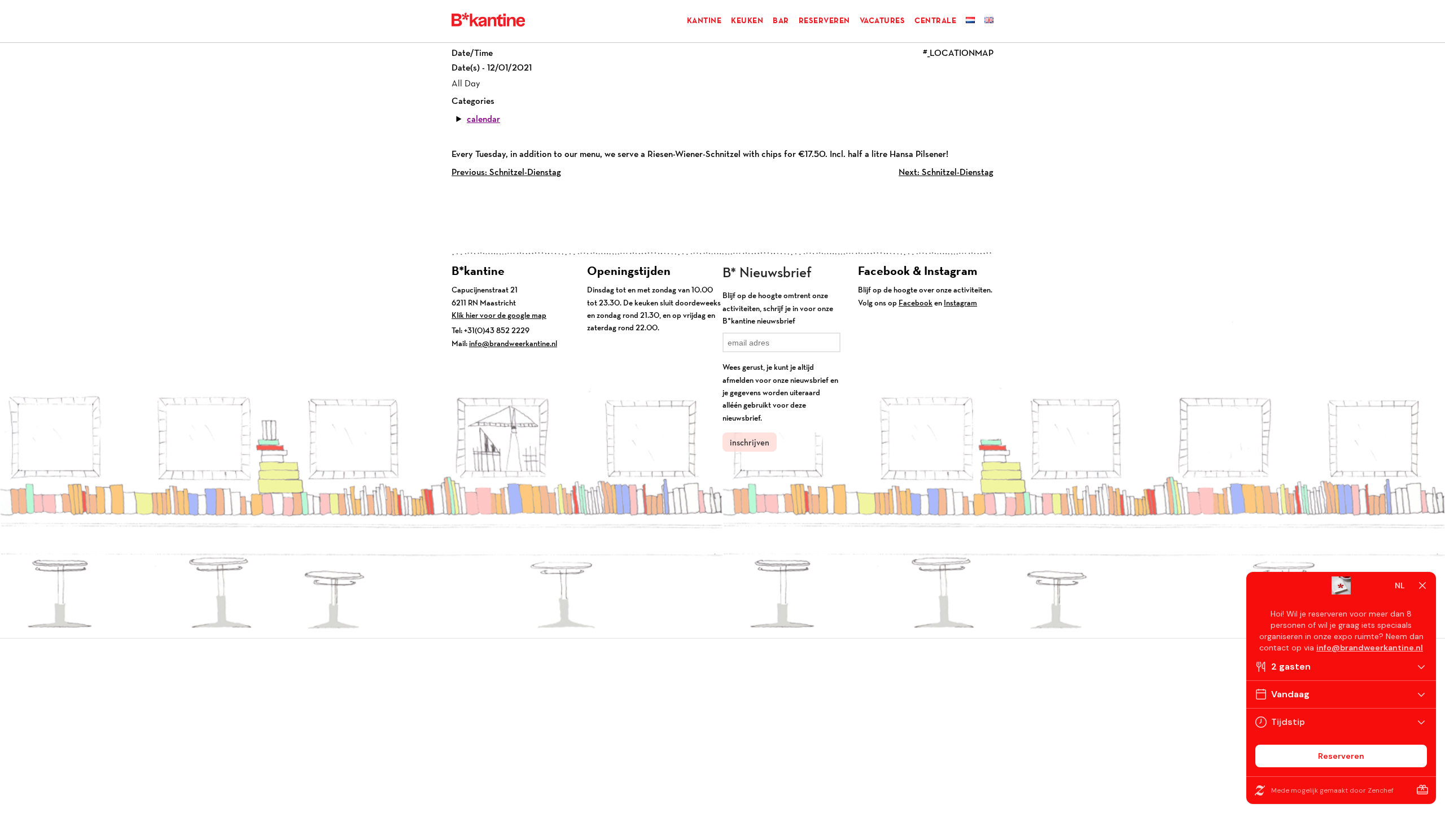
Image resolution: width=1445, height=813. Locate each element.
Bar (781, 20)
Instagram (960, 303)
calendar (483, 119)
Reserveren (824, 20)
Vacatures (882, 20)
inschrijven (749, 442)
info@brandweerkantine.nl (513, 343)
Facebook (915, 303)
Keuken (747, 20)
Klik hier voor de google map (499, 315)
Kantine (704, 20)
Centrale (935, 20)
